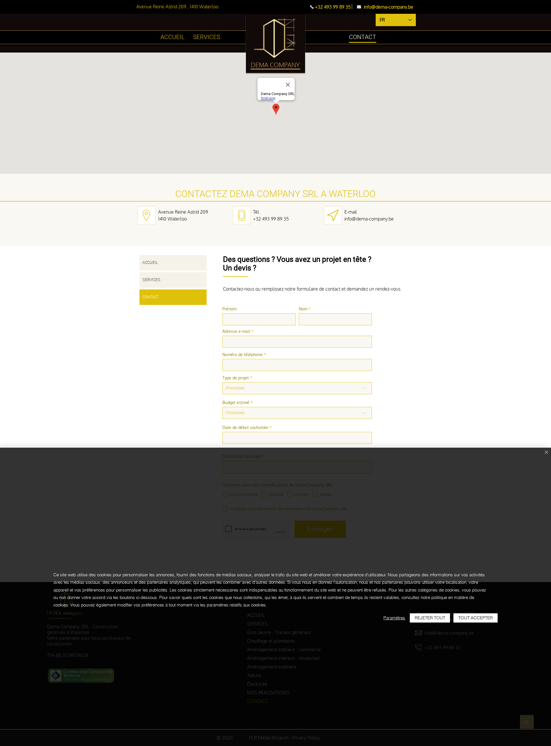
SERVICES (151, 280)
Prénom (229, 309)
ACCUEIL (150, 262)
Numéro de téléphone (242, 355)
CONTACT (150, 297)
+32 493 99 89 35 (271, 219)
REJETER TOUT (430, 618)
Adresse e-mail (236, 331)
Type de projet (235, 378)
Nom (303, 309)
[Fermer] (546, 453)
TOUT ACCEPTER (475, 618)
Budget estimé (235, 403)
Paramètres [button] (394, 618)
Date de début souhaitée (245, 428)
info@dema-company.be (369, 219)
